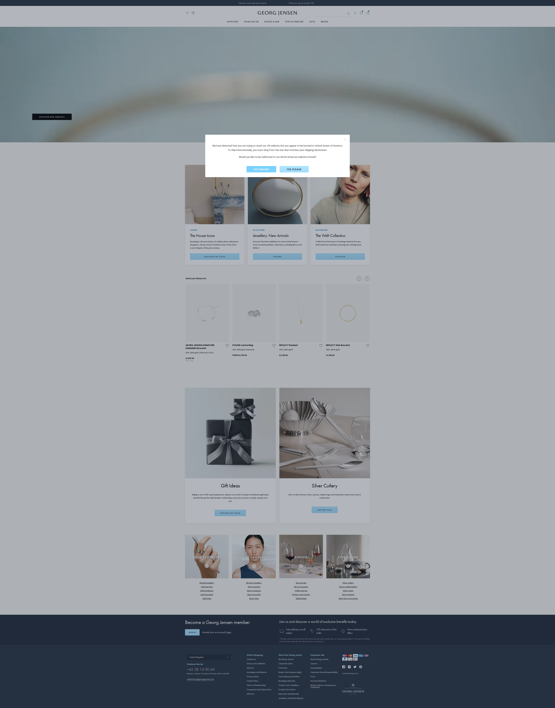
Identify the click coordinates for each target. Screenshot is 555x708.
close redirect (345, 139)
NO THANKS (261, 169)
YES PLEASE (294, 169)
